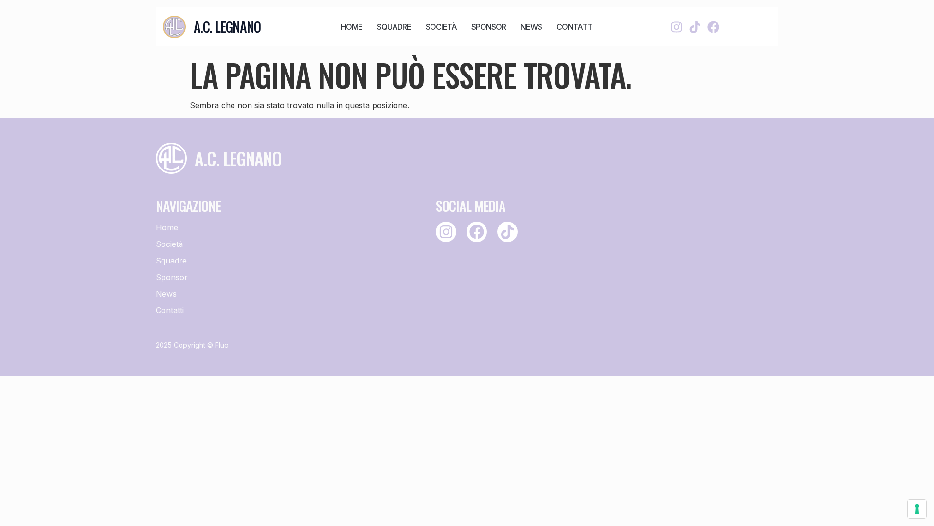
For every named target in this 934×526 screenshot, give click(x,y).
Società (441, 27)
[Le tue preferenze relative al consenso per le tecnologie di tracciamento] (917, 509)
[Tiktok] (694, 27)
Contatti (575, 27)
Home (351, 27)
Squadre (394, 27)
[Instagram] (676, 27)
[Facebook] (713, 27)
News (531, 27)
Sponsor (488, 27)
